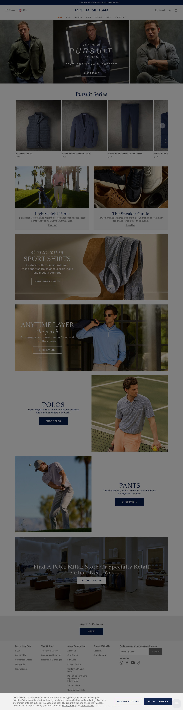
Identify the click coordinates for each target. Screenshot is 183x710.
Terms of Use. (87, 705)
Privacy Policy (69, 705)
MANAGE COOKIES (128, 701)
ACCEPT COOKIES (157, 701)
